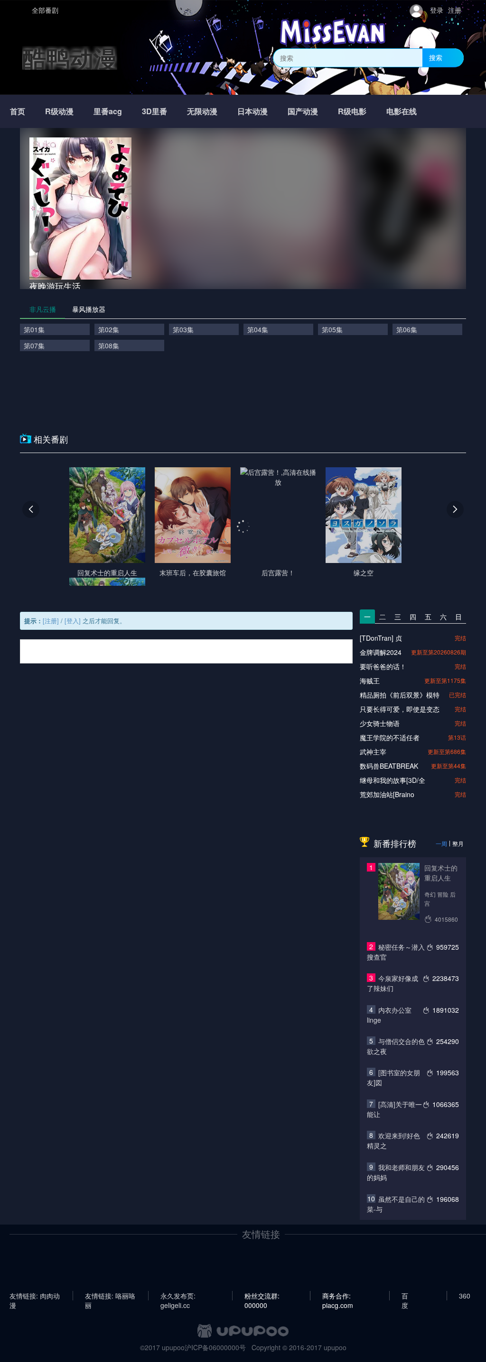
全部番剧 (45, 10)
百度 (405, 1295)
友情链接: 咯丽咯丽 (110, 1295)
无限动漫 (202, 111)
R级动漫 (59, 111)
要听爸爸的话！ (383, 666)
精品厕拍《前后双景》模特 (399, 694)
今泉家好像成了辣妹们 (392, 983)
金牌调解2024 (381, 652)
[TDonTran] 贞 (381, 638)
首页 (17, 111)
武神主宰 (373, 751)
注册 (454, 10)
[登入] (73, 620)
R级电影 (352, 111)
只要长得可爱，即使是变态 (399, 709)
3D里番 (154, 111)
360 (464, 1295)
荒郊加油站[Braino (387, 794)
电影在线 (401, 111)
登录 (436, 10)
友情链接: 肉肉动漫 (34, 1295)
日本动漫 (252, 111)
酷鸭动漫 (69, 57)
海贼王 (370, 680)
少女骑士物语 (380, 723)
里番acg (107, 111)
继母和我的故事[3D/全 (392, 780)
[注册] (51, 620)
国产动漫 (303, 111)
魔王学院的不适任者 (390, 737)
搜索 (435, 57)
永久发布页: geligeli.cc (178, 1295)
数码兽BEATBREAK (389, 766)
